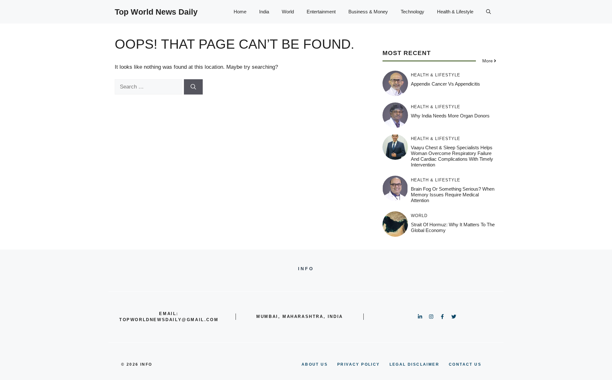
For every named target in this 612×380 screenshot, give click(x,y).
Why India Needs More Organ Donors (450, 115)
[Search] (193, 87)
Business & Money (368, 11)
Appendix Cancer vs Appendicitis (445, 84)
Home (240, 11)
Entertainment (321, 11)
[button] (488, 11)
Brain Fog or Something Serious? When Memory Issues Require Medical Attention (452, 194)
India (264, 11)
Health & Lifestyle (455, 11)
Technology (412, 11)
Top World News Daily (156, 11)
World (288, 11)
